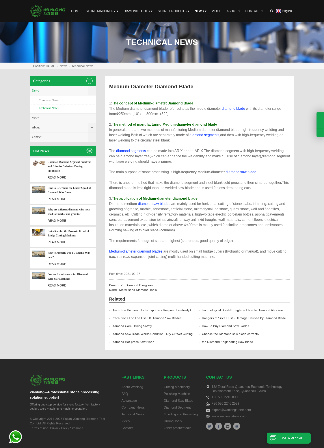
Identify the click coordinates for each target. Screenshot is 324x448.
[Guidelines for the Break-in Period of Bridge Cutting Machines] (38, 237)
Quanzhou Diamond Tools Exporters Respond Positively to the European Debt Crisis (170, 310)
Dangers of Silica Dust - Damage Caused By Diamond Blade (244, 318)
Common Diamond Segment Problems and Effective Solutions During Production (69, 166)
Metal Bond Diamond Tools (138, 290)
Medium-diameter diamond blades (135, 251)
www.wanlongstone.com (229, 416)
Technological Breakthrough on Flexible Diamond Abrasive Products (249, 310)
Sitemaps (76, 428)
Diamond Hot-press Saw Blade (133, 342)
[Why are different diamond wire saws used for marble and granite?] (38, 215)
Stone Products (172, 11)
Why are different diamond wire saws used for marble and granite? (69, 212)
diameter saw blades (154, 204)
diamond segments (204, 135)
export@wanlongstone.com (231, 410)
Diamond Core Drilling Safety (132, 326)
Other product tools (177, 428)
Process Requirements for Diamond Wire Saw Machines (68, 276)
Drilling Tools (173, 421)
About (232, 11)
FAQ (124, 394)
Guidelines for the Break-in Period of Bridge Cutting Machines (68, 233)
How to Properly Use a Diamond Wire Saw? (69, 255)
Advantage (129, 400)
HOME (75, 11)
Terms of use (39, 428)
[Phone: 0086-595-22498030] (320, 116)
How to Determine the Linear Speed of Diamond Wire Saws (69, 190)
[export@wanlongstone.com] (320, 133)
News (199, 11)
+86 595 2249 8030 (225, 397)
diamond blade (233, 108)
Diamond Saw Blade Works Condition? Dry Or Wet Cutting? (153, 334)
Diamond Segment (177, 407)
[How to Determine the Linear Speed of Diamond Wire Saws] (38, 193)
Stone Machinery (100, 11)
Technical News (82, 66)
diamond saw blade (241, 172)
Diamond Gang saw (139, 285)
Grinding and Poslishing (181, 414)
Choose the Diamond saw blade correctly (230, 334)
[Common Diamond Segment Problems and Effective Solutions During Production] (38, 170)
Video (216, 11)
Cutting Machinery (177, 387)
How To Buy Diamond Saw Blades (225, 326)
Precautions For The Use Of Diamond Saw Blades (146, 318)
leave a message (291, 438)
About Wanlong (132, 387)
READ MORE (57, 177)
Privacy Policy (59, 428)
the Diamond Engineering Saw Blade (227, 342)
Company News (48, 100)
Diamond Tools (137, 11)
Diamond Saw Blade (178, 400)
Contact (252, 11)
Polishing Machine (177, 394)
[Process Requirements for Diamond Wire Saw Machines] (38, 280)
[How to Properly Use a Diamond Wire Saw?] (38, 258)
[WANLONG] (47, 11)
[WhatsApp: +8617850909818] (320, 124)
